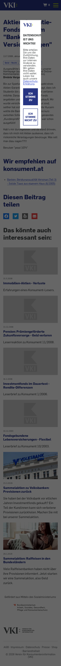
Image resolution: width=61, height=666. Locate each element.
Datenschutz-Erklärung (30, 82)
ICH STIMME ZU (30, 97)
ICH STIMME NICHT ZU (31, 117)
